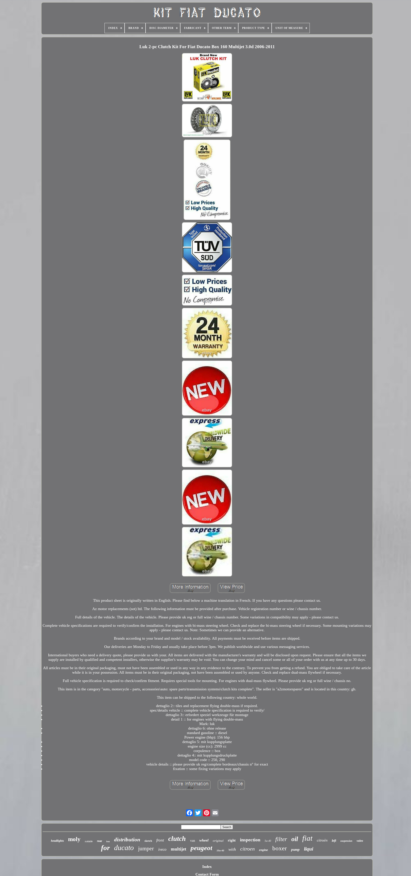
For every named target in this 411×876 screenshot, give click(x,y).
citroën (322, 840)
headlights (57, 840)
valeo (360, 840)
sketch (148, 840)
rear (99, 841)
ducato (124, 848)
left (334, 840)
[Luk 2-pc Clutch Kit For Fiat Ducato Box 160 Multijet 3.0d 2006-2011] (207, 77)
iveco (162, 849)
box (108, 841)
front (160, 840)
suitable (89, 841)
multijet (178, 849)
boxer (279, 848)
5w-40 (268, 840)
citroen (247, 849)
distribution (127, 839)
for (105, 848)
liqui (308, 849)
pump (295, 850)
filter (281, 839)
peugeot (201, 848)
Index (207, 866)
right (232, 840)
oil (294, 838)
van (192, 840)
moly (74, 839)
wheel (203, 840)
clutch (177, 838)
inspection (250, 839)
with (232, 849)
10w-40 (220, 850)
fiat (307, 838)
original (218, 840)
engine (263, 850)
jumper (146, 848)
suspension (346, 840)
